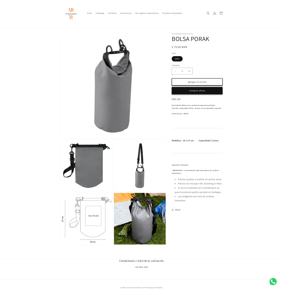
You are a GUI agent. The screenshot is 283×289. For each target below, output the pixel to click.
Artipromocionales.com (136, 287)
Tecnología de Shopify (153, 287)
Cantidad (175, 65)
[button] (208, 13)
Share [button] (178, 209)
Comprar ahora (197, 90)
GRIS (177, 58)
